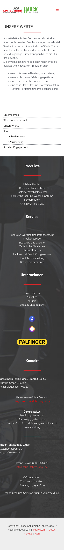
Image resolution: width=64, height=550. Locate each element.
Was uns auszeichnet (15, 120)
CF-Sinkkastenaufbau (32, 203)
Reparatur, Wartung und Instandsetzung (32, 235)
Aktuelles (32, 297)
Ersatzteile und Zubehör (32, 242)
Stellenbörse (18, 136)
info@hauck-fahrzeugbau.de (32, 467)
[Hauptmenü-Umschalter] (57, 10)
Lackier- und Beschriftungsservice (32, 254)
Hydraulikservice (32, 250)
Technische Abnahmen (32, 246)
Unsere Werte (11, 125)
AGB (37, 533)
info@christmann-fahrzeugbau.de (32, 401)
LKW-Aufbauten (32, 184)
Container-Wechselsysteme (32, 192)
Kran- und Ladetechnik (32, 188)
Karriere (7, 131)
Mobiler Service (32, 238)
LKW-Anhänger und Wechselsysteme (32, 196)
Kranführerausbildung (32, 258)
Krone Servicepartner (32, 262)
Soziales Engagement (15, 147)
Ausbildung (17, 142)
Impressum (39, 529)
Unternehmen (11, 114)
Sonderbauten (32, 199)
